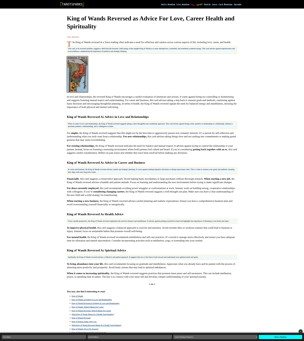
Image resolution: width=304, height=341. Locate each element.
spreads (237, 4)
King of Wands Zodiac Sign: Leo (84, 322)
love (192, 4)
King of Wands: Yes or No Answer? (85, 329)
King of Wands (77, 296)
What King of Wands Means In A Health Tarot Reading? (93, 314)
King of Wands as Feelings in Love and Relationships (92, 300)
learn (214, 4)
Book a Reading (280, 337)
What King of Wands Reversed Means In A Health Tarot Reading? (97, 325)
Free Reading (182, 4)
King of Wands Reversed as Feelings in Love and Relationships (95, 303)
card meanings (226, 4)
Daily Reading (168, 4)
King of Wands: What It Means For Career (88, 307)
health (207, 4)
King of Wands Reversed (81, 318)
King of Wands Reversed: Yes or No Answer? (89, 333)
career (199, 4)
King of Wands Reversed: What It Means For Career (91, 311)
